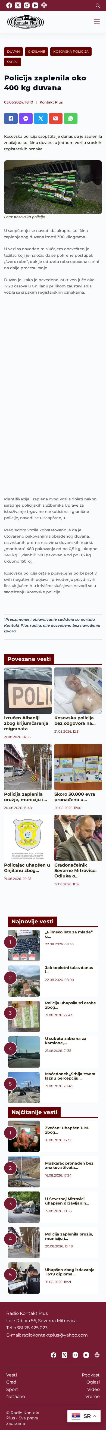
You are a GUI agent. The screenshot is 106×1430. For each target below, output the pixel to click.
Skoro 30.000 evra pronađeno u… (74, 797)
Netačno (15, 1396)
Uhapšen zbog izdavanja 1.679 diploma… (70, 1272)
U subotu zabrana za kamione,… (65, 1040)
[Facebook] (9, 5)
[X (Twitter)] (18, 5)
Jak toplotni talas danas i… (69, 969)
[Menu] (97, 22)
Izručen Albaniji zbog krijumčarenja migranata (26, 723)
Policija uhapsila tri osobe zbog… (70, 1005)
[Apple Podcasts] (44, 5)
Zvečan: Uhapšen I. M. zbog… (67, 1130)
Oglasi (93, 1382)
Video (93, 1389)
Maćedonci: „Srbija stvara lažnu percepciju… (70, 1076)
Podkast (91, 1375)
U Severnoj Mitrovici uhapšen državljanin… (67, 1201)
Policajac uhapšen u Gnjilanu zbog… (27, 868)
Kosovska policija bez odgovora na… (75, 720)
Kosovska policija (71, 51)
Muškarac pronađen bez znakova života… (69, 1165)
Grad (11, 1382)
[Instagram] (27, 5)
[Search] (98, 6)
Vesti (11, 1375)
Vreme (92, 1396)
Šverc (12, 62)
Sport (12, 1389)
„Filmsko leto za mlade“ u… (69, 934)
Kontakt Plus (51, 102)
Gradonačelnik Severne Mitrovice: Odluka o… (75, 871)
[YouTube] (35, 5)
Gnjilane (36, 51)
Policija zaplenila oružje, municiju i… (25, 797)
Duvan (13, 51)
